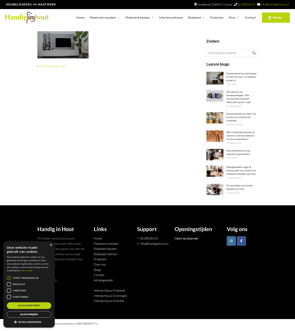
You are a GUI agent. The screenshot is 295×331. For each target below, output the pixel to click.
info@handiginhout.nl (275, 4)
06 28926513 (246, 4)
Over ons (100, 264)
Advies (277, 17)
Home (80, 17)
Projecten (216, 17)
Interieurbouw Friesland (109, 290)
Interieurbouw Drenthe (109, 301)
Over (232, 17)
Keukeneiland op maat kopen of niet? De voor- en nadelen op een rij (241, 77)
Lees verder (27, 270)
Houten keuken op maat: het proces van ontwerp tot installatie (241, 117)
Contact (250, 17)
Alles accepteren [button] (29, 305)
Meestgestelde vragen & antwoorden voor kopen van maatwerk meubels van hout (241, 170)
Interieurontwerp (171, 17)
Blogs (97, 270)
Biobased (194, 17)
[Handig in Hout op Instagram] (231, 241)
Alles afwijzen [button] (29, 314)
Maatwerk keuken (137, 17)
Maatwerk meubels (103, 17)
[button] (29, 322)
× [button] (51, 245)
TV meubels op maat (52, 66)
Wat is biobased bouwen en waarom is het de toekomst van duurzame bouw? (240, 135)
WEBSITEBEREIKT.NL (86, 323)
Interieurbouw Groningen (110, 296)
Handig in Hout (21, 16)
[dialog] (29, 284)
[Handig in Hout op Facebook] (241, 241)
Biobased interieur (106, 254)
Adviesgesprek (103, 280)
